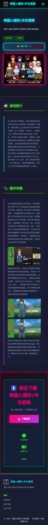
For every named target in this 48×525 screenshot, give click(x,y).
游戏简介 (7, 500)
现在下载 (7, 509)
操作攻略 (7, 504)
